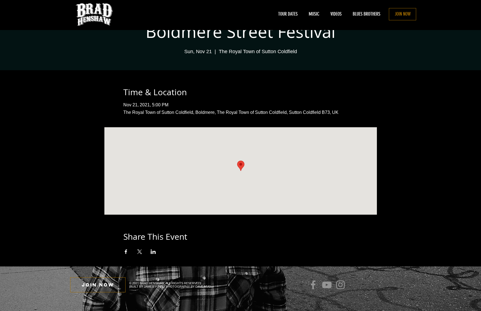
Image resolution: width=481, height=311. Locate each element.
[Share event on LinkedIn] (153, 251)
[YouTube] (327, 285)
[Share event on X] (139, 251)
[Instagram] (340, 285)
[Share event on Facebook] (126, 251)
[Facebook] (313, 285)
